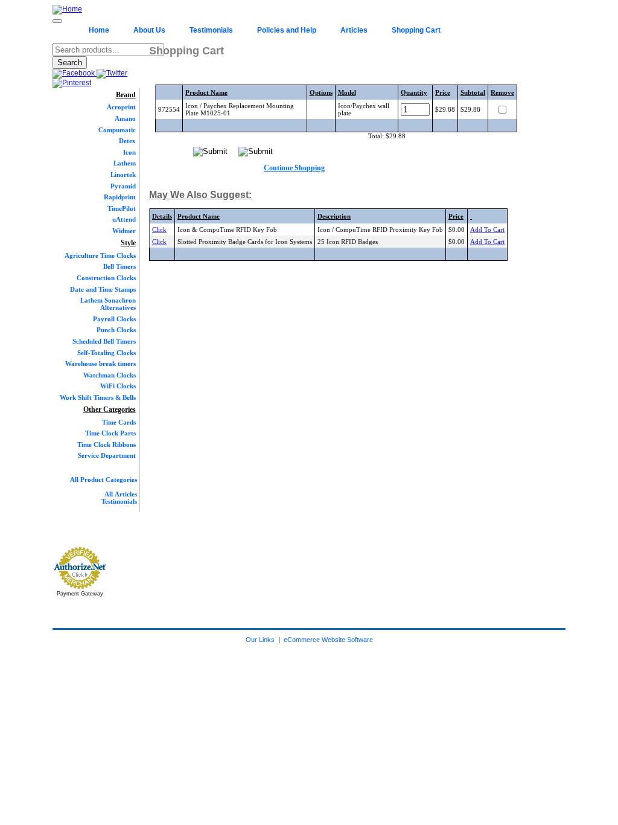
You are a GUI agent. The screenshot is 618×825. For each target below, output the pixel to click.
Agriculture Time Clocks (100, 255)
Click (159, 229)
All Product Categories (103, 479)
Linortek (123, 174)
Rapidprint (120, 197)
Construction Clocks (106, 277)
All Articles (120, 494)
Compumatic (117, 129)
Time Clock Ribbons (106, 444)
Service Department (107, 455)
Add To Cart (487, 229)
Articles (354, 30)
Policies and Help (286, 30)
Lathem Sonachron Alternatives (108, 304)
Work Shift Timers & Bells (98, 397)
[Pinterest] (72, 83)
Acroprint (121, 107)
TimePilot (121, 208)
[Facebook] (75, 73)
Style (128, 243)
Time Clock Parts (110, 433)
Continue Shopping (294, 168)
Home (99, 30)
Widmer (124, 230)
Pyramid (123, 186)
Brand (126, 95)
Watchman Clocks (109, 375)
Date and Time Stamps (103, 289)
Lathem (124, 163)
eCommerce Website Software (328, 639)
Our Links (260, 639)
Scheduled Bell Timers (104, 341)
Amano (125, 118)
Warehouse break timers (100, 363)
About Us (149, 30)
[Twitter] (112, 73)
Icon (129, 152)
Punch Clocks (116, 329)
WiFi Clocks (118, 386)
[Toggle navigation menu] (57, 21)
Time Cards (119, 422)
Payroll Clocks (114, 319)
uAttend (124, 219)
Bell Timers (119, 266)
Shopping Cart (416, 30)
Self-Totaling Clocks (106, 352)
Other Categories (109, 409)
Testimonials (211, 30)
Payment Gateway (80, 594)
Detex (127, 140)
